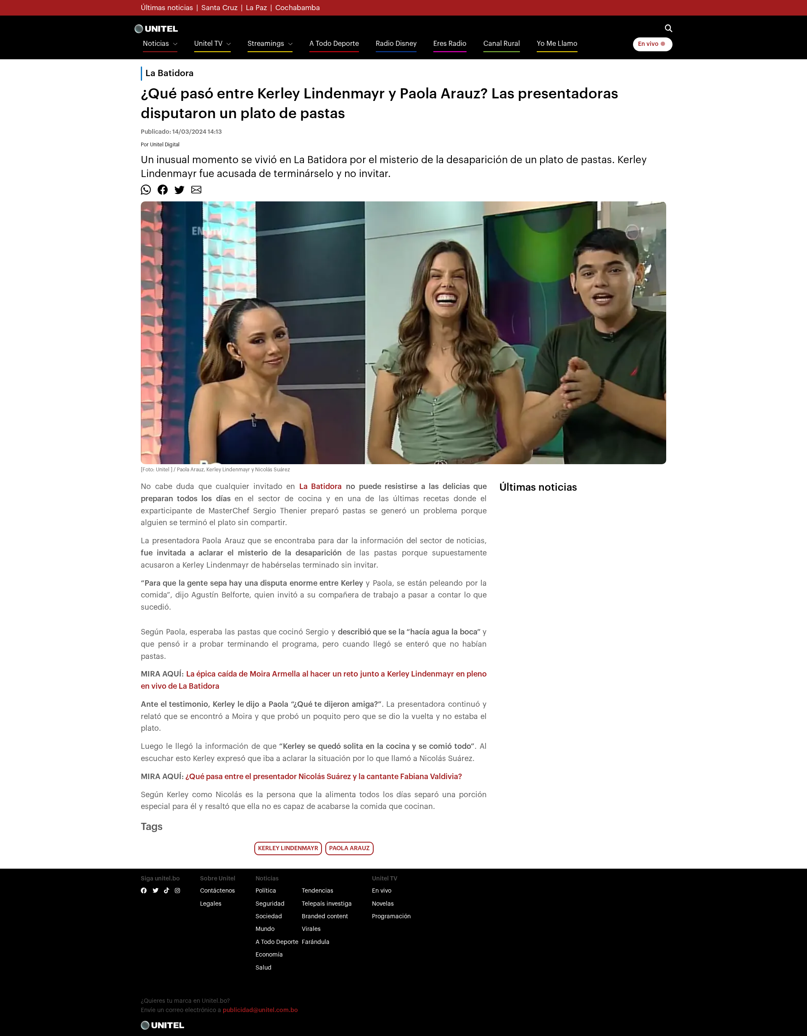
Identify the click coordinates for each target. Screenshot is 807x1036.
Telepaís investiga (327, 904)
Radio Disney (396, 43)
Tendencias (317, 891)
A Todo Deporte (334, 43)
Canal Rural (501, 43)
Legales (211, 904)
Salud (264, 968)
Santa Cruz (219, 7)
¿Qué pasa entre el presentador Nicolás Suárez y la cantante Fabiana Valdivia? (323, 776)
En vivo (649, 44)
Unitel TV (208, 43)
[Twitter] (179, 189)
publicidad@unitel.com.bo (260, 1010)
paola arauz (349, 848)
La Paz (256, 7)
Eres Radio (450, 43)
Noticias (156, 43)
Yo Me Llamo (557, 43)
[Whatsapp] (146, 189)
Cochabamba (297, 7)
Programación (391, 917)
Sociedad (269, 917)
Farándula (316, 942)
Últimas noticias (167, 7)
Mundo (265, 929)
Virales (311, 929)
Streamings (266, 43)
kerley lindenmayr (288, 848)
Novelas (383, 904)
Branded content (325, 917)
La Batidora (169, 73)
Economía (269, 955)
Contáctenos (217, 891)
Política (266, 891)
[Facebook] (163, 189)
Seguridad (270, 904)
